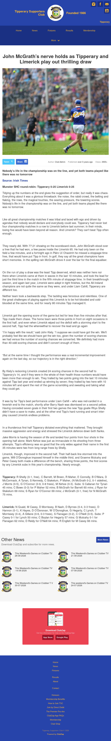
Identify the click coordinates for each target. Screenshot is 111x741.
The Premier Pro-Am (55, 711)
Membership (89, 30)
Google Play (62, 637)
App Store (48, 637)
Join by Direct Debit (55, 707)
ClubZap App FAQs (55, 715)
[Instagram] (93, 4)
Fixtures (52, 30)
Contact (55, 688)
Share (20, 161)
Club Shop (55, 724)
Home (19, 30)
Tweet (6, 161)
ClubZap (60, 734)
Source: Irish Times (15, 180)
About (55, 681)
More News (103, 540)
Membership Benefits (55, 699)
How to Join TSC (55, 703)
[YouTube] (107, 10)
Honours (55, 695)
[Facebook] (100, 4)
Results (69, 30)
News (34, 30)
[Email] (107, 4)
